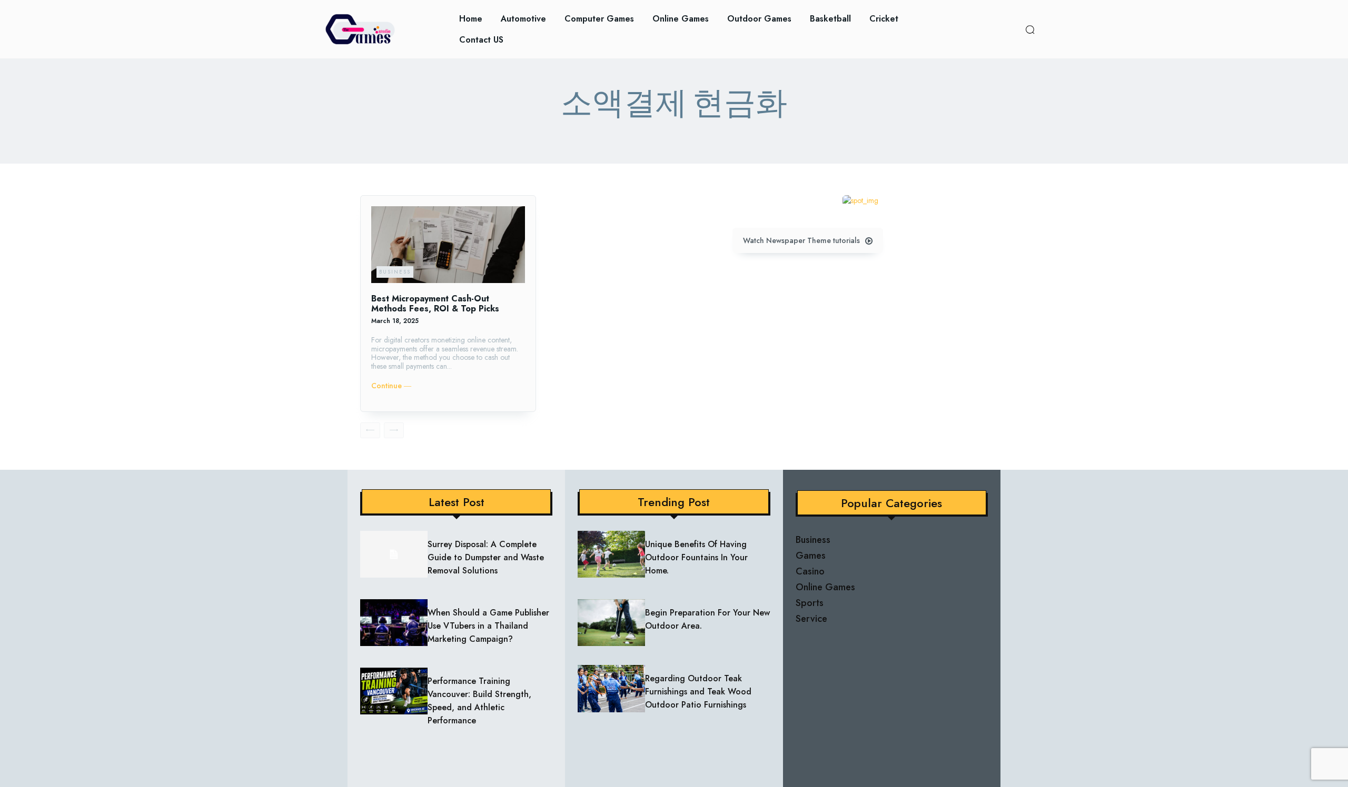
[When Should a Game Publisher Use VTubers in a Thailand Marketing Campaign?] (394, 623)
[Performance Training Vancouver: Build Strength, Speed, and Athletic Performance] (394, 691)
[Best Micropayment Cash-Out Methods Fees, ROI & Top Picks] (448, 244)
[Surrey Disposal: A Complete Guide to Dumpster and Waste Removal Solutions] (394, 554)
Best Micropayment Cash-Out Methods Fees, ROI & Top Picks (435, 303)
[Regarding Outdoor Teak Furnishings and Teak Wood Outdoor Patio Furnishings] (611, 688)
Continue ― (391, 385)
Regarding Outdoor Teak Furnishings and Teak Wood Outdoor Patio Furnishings (698, 691)
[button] (1029, 29)
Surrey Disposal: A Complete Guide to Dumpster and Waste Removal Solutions (486, 557)
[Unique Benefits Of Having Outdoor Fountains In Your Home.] (611, 554)
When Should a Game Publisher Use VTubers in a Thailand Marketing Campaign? (488, 626)
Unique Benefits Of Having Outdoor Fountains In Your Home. (696, 557)
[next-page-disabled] (394, 430)
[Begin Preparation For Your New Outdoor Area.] (611, 623)
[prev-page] (370, 430)
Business (395, 272)
